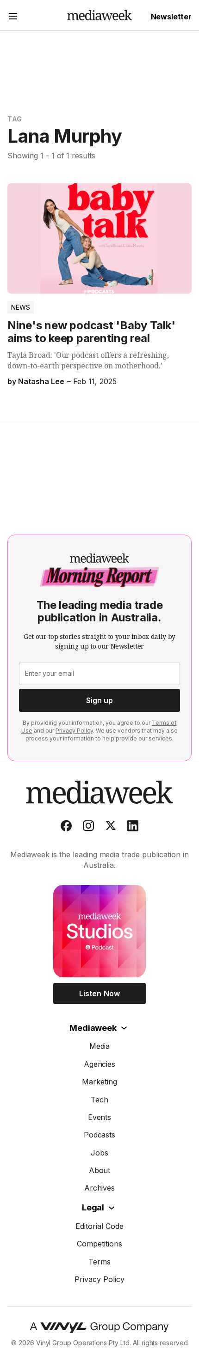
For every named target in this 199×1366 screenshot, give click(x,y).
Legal (93, 1207)
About (100, 1170)
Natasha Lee (41, 381)
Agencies (100, 1064)
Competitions (99, 1243)
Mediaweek (92, 1028)
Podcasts (100, 1134)
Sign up (99, 700)
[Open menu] (13, 17)
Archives (99, 1187)
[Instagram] (88, 827)
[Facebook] (66, 827)
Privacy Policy (74, 730)
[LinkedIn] (132, 827)
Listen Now (99, 993)
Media (99, 1046)
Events (100, 1117)
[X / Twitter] (110, 827)
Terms (99, 1261)
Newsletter (171, 16)
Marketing (99, 1081)
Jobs (99, 1152)
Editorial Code (99, 1226)
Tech (99, 1099)
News (20, 307)
